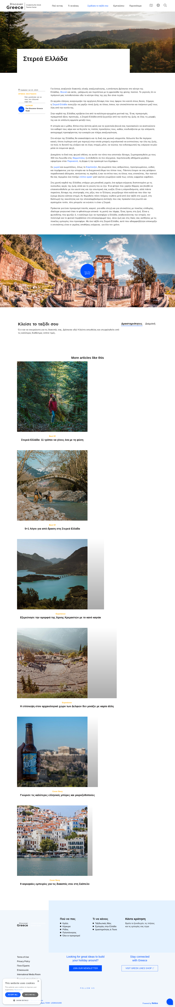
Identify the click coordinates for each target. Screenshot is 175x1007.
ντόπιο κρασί (85, 177)
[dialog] (22, 991)
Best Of (52, 436)
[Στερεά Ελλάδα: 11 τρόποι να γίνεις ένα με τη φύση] (52, 396)
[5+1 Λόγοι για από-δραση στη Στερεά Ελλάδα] (52, 485)
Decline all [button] (30, 995)
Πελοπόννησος (69, 932)
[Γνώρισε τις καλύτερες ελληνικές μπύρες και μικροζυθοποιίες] (57, 752)
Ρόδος (65, 929)
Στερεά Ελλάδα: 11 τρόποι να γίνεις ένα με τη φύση (52, 439)
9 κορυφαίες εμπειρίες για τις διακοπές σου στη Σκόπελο (54, 883)
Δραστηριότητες (131, 323)
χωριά (57, 167)
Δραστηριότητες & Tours (106, 929)
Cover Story (57, 791)
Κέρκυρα (66, 926)
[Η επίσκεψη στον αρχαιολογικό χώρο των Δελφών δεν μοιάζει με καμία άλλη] (67, 663)
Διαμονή (150, 323)
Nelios (155, 1003)
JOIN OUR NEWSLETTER (85, 968)
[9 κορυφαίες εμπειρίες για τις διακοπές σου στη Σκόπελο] (54, 840)
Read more (18, 990)
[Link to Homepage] (15, 10)
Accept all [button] (13, 995)
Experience (60, 614)
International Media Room (28, 974)
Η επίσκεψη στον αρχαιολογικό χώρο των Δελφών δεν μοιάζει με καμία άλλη (67, 706)
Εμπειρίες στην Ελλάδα (105, 926)
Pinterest (95, 994)
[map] (151, 5)
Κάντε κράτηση (135, 918)
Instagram (80, 994)
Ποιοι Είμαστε (23, 966)
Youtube (90, 994)
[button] (21, 1000)
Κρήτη (65, 923)
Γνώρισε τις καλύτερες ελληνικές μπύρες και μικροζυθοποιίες (57, 795)
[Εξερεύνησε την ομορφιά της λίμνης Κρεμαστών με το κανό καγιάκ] (60, 574)
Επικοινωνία (22, 970)
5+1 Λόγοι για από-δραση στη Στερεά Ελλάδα (52, 528)
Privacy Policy (23, 961)
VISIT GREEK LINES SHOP (139, 968)
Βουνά (64, 92)
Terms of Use (23, 957)
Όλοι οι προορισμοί (71, 936)
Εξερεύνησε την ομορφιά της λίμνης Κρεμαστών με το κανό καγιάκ (60, 617)
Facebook (76, 994)
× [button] (38, 981)
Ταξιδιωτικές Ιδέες (103, 923)
